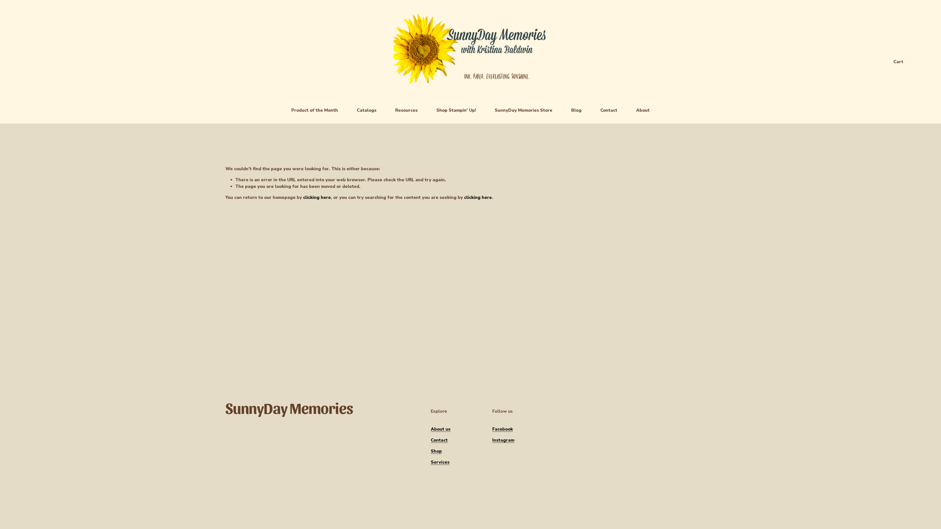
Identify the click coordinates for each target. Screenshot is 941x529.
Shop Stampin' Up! (456, 110)
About (643, 110)
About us (440, 429)
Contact (608, 110)
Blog (576, 110)
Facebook (502, 429)
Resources (406, 110)
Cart (898, 62)
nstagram (504, 440)
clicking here (317, 197)
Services (440, 462)
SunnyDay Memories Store (523, 110)
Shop (436, 451)
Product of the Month (314, 110)
